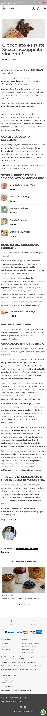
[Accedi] (33, 8)
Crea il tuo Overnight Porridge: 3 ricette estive (20, 598)
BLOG (12, 624)
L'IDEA (33, 624)
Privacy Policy (5, 701)
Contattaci (27, 690)
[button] (44, 8)
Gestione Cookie (16, 701)
